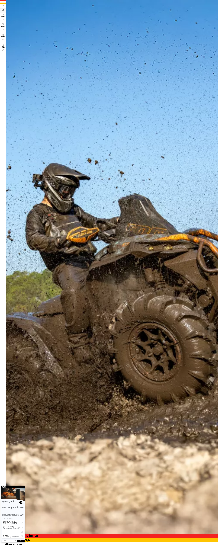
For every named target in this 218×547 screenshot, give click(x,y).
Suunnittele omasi (28, 545)
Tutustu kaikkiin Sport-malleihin (15, 545)
